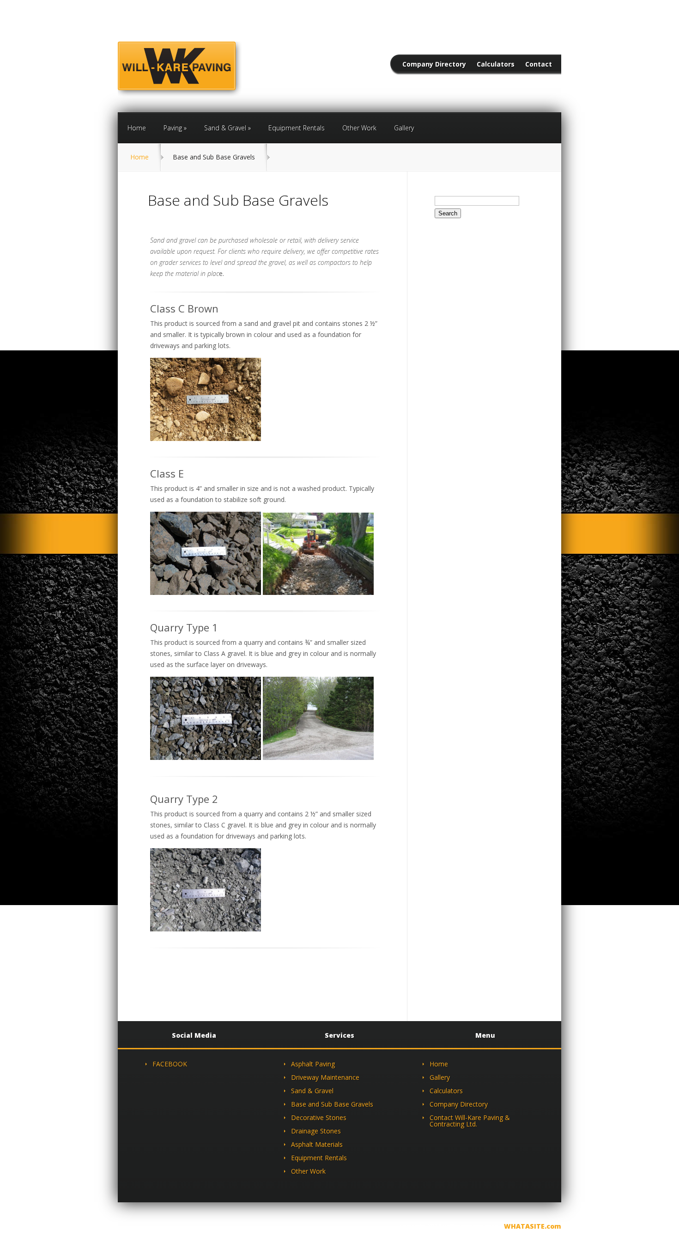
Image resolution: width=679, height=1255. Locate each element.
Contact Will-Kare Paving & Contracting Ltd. (470, 1120)
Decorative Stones (318, 1117)
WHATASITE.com (532, 1226)
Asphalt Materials (317, 1144)
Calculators (496, 64)
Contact (538, 64)
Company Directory (434, 64)
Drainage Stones (316, 1130)
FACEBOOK (169, 1063)
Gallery (404, 127)
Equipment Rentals (296, 127)
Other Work (359, 127)
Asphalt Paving (313, 1063)
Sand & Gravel (225, 127)
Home (136, 127)
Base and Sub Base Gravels (332, 1104)
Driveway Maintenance (325, 1077)
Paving (173, 127)
